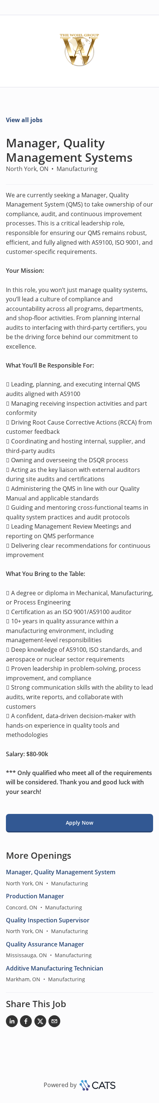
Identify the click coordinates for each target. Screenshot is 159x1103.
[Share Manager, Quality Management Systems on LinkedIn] (12, 1022)
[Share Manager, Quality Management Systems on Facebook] (26, 1022)
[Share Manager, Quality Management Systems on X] (40, 1022)
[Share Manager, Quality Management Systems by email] (54, 1022)
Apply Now (79, 822)
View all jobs (24, 120)
